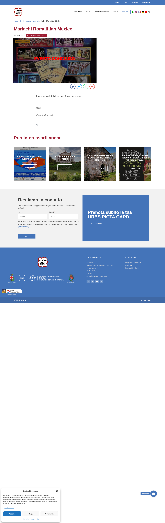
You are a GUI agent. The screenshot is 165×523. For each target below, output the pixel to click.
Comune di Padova (145, 300)
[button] (57, 491)
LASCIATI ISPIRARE (100, 12)
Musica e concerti (32, 21)
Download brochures (132, 268)
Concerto (49, 115)
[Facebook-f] (92, 281)
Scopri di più (30, 167)
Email (51, 212)
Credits (89, 273)
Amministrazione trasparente (97, 276)
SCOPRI (77, 12)
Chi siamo (90, 262)
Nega (31, 514)
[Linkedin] (101, 281)
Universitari (146, 2)
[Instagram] (88, 281)
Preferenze (49, 514)
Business (135, 2)
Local (125, 2)
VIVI (87, 12)
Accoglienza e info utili (133, 262)
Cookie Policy (25, 519)
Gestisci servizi (9, 508)
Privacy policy (35, 519)
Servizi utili (128, 265)
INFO (114, 12)
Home (117, 2)
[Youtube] (97, 281)
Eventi (22, 21)
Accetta (12, 514)
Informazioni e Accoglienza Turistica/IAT (100, 265)
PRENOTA (125, 12)
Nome (20, 212)
